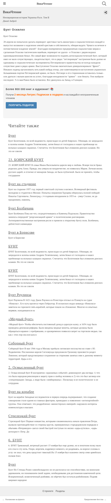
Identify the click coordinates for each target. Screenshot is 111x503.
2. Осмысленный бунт (26, 367)
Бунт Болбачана (21, 208)
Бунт (12, 135)
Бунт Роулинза (19, 294)
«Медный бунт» (21, 318)
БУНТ (13, 246)
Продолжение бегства (93, 500)
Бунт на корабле (21, 391)
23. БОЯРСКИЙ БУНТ (26, 159)
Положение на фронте (15, 500)
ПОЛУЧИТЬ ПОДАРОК (21, 105)
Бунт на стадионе (22, 183)
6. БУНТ (15, 440)
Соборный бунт (20, 343)
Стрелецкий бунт (22, 415)
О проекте (47, 491)
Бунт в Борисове (21, 232)
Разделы (60, 491)
